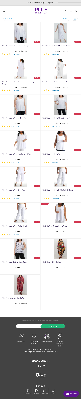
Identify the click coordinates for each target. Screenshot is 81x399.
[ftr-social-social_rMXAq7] (36, 386)
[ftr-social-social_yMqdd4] (44, 386)
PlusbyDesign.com (46, 349)
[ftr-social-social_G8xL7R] (39, 386)
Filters (65, 18)
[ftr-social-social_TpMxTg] (42, 386)
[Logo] (41, 379)
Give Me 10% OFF (53, 326)
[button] (4, 10)
